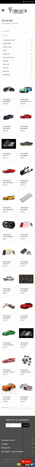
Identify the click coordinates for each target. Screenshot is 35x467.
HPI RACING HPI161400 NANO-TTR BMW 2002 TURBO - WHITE (8, 290)
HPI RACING (14, 23)
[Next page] (31, 408)
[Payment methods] (18, 464)
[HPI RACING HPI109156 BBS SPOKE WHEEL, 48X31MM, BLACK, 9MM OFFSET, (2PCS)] (8, 225)
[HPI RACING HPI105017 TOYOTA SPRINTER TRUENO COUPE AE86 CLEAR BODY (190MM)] (26, 333)
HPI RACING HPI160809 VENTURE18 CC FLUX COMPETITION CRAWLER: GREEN (8, 100)
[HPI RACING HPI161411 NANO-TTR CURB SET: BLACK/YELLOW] (8, 252)
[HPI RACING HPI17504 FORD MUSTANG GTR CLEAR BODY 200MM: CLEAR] (8, 198)
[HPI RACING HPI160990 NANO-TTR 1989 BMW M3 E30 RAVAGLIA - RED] (26, 116)
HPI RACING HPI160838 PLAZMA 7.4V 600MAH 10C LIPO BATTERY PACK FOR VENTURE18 (7, 317)
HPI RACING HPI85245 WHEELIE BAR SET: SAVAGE (25, 182)
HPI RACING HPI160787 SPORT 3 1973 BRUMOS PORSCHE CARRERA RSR (25, 398)
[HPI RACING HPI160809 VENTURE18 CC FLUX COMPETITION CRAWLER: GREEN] (8, 89)
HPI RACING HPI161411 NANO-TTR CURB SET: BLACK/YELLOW (8, 263)
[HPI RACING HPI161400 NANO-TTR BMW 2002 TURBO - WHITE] (8, 279)
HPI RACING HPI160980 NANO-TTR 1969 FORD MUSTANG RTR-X (26, 155)
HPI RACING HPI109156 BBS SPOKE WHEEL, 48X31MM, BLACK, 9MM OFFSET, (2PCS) (8, 236)
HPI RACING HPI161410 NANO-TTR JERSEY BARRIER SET (26, 263)
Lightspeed (11, 462)
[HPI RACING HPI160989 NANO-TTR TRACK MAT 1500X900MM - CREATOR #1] (26, 279)
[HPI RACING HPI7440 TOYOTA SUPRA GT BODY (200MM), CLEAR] (8, 360)
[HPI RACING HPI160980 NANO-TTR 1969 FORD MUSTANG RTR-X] (26, 143)
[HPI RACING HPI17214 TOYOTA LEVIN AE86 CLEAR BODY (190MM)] (8, 143)
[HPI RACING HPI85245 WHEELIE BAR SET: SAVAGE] (26, 171)
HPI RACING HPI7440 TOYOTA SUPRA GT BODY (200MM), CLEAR (8, 371)
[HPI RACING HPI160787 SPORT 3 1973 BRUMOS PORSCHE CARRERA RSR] (26, 387)
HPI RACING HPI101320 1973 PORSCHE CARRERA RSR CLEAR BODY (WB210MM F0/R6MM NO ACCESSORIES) (8, 344)
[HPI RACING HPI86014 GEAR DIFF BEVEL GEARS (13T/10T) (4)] (26, 360)
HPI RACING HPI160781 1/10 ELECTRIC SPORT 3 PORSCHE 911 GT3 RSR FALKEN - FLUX (26, 100)
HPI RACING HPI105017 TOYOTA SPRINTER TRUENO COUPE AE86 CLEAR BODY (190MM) (26, 344)
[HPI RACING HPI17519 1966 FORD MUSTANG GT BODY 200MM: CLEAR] (8, 171)
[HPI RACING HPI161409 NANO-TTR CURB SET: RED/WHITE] (26, 225)
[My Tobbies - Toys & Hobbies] (20, 10)
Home (3, 23)
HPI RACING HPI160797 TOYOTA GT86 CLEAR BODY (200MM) (25, 317)
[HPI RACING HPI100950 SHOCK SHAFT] (26, 198)
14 (27, 408)
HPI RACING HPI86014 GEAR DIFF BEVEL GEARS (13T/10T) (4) (26, 371)
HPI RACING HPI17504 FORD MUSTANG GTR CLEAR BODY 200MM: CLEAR (8, 209)
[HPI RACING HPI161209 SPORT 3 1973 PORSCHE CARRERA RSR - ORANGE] (8, 387)
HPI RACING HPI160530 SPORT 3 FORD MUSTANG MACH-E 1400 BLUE (8, 128)
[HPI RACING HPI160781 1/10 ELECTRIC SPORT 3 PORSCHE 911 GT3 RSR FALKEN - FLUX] (26, 89)
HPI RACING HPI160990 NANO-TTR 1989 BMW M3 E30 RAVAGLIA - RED (26, 128)
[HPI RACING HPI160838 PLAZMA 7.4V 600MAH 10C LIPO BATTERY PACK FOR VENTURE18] (8, 306)
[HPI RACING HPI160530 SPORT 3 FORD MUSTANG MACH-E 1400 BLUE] (8, 116)
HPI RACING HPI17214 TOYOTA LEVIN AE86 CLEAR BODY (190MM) (8, 155)
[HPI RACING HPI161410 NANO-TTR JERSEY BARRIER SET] (26, 252)
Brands (8, 23)
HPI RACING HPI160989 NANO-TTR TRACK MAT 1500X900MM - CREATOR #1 (25, 290)
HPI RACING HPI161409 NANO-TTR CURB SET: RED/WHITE (26, 236)
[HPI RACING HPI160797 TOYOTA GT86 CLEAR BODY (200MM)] (26, 306)
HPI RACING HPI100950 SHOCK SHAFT (25, 209)
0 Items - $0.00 (29, 2)
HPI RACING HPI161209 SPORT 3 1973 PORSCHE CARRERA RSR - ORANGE (8, 398)
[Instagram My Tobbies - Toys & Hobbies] (24, 431)
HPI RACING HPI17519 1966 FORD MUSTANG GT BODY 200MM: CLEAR (8, 182)
